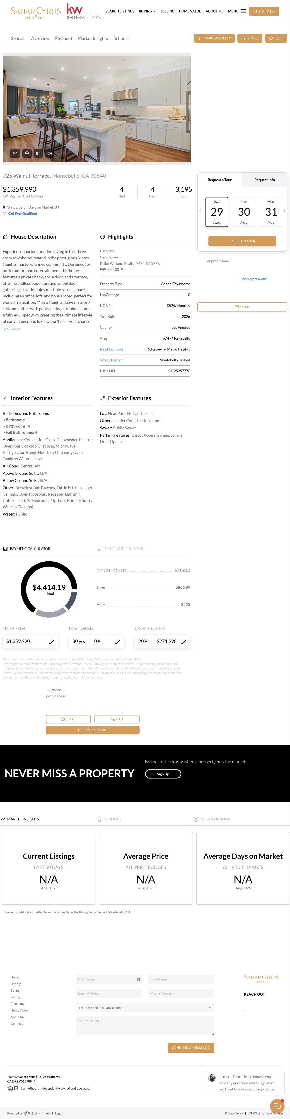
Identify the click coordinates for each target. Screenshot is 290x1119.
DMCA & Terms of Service (266, 1113)
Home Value (19, 1010)
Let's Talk (264, 11)
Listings (16, 984)
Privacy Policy (234, 1113)
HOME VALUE (190, 11)
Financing (17, 1003)
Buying (15, 990)
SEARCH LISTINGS (120, 11)
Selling (15, 997)
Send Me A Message (191, 1047)
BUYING (145, 11)
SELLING (167, 11)
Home (15, 977)
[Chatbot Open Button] (277, 1106)
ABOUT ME (215, 11)
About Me (18, 1017)
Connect (17, 1023)
